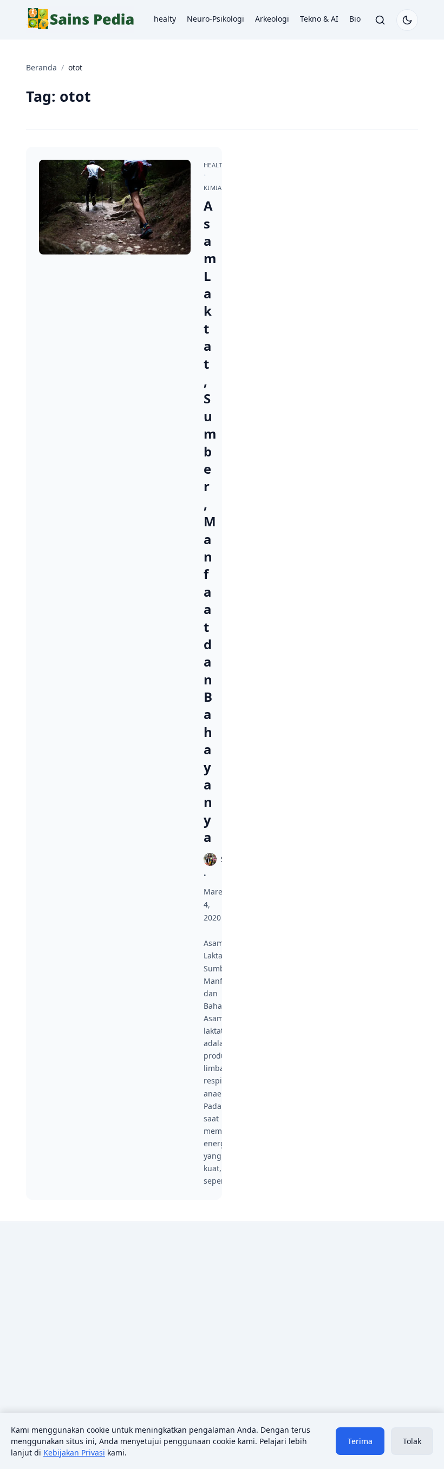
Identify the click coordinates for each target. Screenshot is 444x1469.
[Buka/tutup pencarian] (380, 20)
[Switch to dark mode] (407, 20)
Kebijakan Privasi (74, 1452)
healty (165, 19)
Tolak (412, 1441)
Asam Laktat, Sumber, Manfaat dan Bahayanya (210, 521)
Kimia (213, 188)
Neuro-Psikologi (215, 19)
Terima (360, 1441)
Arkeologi (272, 19)
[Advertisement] (119, 1319)
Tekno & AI (319, 19)
